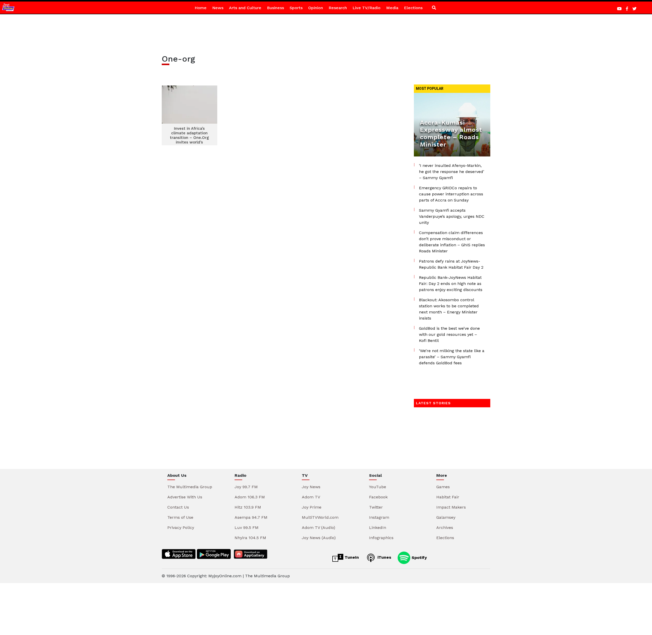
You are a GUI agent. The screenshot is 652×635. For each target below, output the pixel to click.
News (217, 7)
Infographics (381, 537)
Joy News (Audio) (319, 537)
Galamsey (445, 517)
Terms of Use (180, 517)
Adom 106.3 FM (250, 497)
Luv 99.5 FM (247, 527)
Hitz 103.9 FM (248, 507)
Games (443, 486)
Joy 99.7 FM (246, 486)
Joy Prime (311, 507)
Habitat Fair (447, 497)
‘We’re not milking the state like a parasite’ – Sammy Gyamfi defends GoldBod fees (451, 356)
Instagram (379, 517)
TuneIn (351, 557)
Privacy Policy (180, 527)
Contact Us (178, 507)
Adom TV (311, 497)
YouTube (377, 486)
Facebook (378, 497)
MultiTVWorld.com (320, 517)
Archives (444, 527)
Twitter (376, 507)
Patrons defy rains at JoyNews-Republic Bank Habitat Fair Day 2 (451, 264)
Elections (413, 7)
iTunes (383, 557)
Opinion (315, 7)
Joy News (311, 486)
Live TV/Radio (366, 7)
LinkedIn (377, 527)
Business (275, 7)
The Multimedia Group (189, 486)
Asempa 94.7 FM (251, 517)
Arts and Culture (245, 7)
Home (201, 7)
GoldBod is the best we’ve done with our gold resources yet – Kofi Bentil (449, 334)
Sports (296, 7)
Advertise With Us (184, 497)
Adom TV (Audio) (318, 527)
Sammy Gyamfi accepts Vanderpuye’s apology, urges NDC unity (451, 216)
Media (392, 7)
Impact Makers (451, 507)
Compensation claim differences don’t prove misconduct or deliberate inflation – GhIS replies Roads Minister (452, 241)
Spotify (418, 557)
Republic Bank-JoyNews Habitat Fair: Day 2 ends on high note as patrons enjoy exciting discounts (450, 283)
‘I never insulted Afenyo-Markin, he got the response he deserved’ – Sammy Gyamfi (451, 171)
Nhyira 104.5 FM (250, 537)
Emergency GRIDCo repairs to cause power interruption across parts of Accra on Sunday (451, 194)
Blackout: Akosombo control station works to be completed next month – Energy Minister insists (449, 309)
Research (338, 7)
